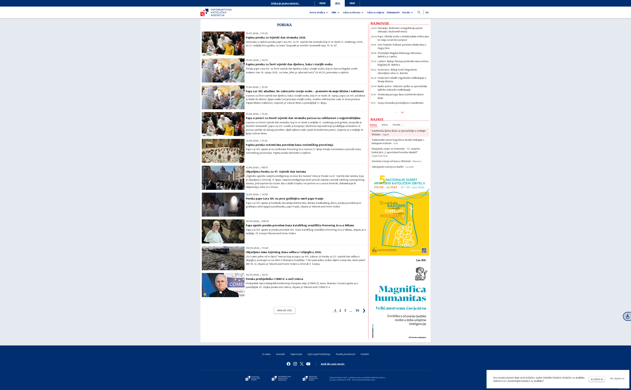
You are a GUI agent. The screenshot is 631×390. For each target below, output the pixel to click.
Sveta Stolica (317, 12)
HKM (322, 3)
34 (357, 310)
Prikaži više (284, 310)
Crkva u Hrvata (351, 12)
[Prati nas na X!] (302, 364)
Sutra (385, 124)
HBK (334, 12)
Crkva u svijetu (375, 12)
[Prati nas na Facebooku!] (289, 364)
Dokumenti (393, 12)
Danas (373, 124)
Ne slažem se (617, 378)
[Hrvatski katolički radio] (310, 378)
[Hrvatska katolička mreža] (252, 378)
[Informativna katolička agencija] (281, 378)
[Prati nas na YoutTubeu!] (308, 364)
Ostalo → (398, 124)
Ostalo (406, 12)
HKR (352, 3)
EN (427, 12)
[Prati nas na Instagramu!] (295, 364)
